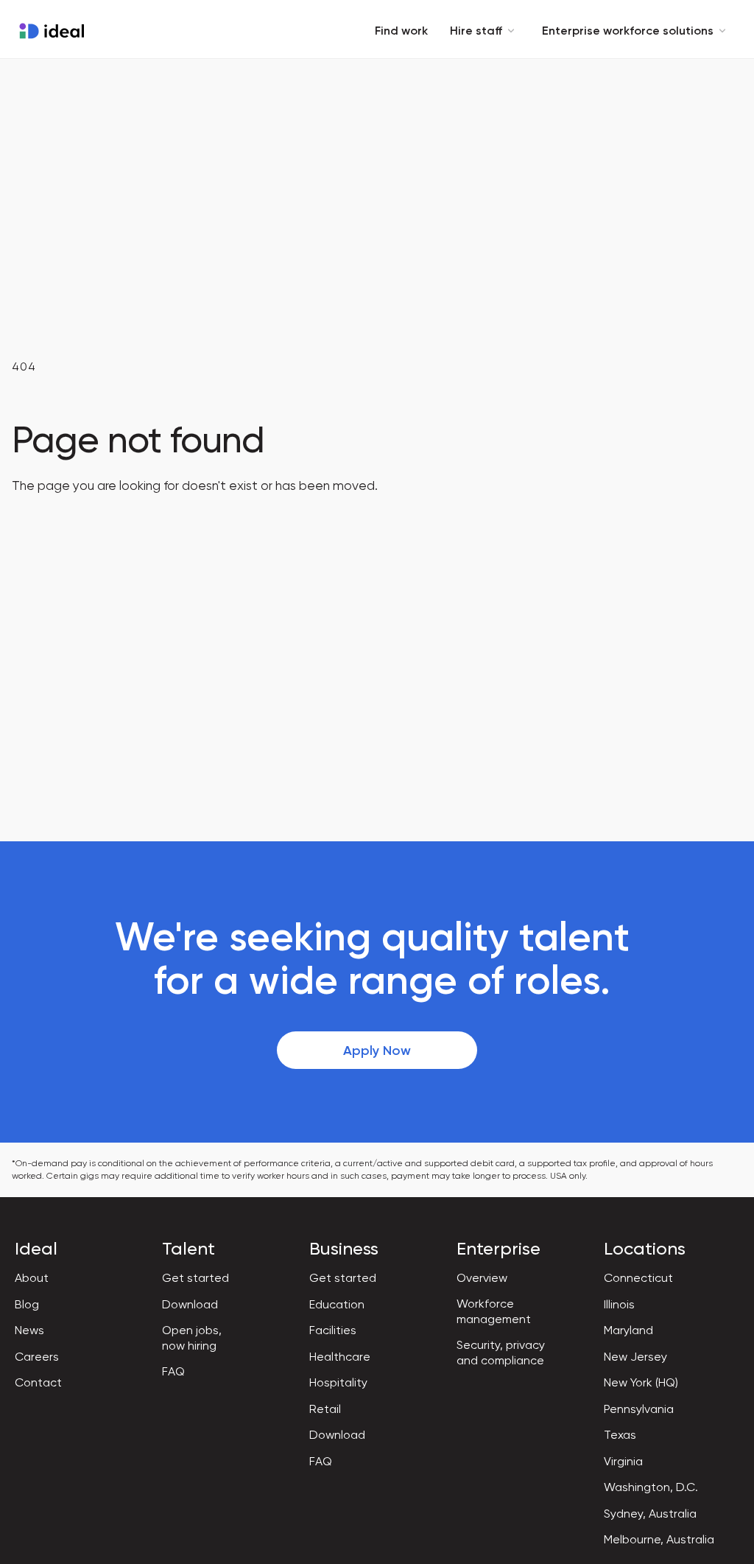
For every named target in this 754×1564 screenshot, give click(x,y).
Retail (325, 1409)
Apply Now (377, 1050)
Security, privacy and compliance (501, 1352)
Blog (27, 1304)
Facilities (332, 1330)
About (32, 1278)
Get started (195, 1278)
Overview (482, 1278)
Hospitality (338, 1382)
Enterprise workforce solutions (628, 31)
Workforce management (494, 1311)
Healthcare (339, 1357)
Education (336, 1304)
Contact (38, 1382)
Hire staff (476, 31)
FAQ (173, 1371)
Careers (37, 1357)
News (29, 1330)
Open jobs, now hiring (192, 1338)
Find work (401, 31)
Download (190, 1304)
